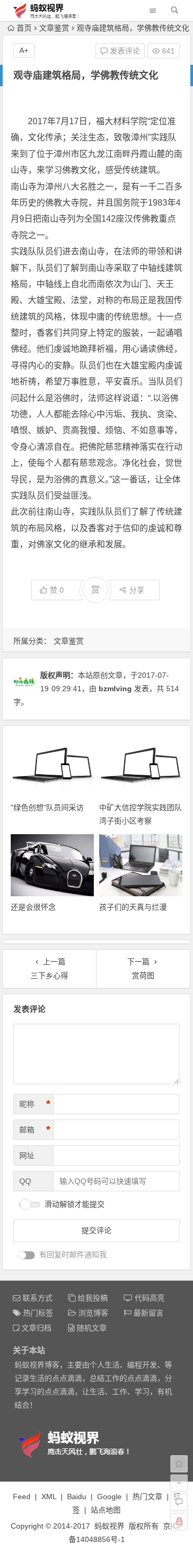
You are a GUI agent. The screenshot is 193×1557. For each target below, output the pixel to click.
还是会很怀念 (33, 907)
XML (48, 1496)
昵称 (34, 1104)
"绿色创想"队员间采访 (47, 807)
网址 (26, 1155)
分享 (136, 590)
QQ (25, 1181)
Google (109, 1496)
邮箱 (34, 1130)
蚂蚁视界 (109, 1526)
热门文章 (147, 1496)
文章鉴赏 (54, 28)
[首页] (179, 1463)
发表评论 (124, 51)
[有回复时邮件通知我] (27, 1255)
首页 (24, 28)
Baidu (76, 1496)
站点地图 (106, 1510)
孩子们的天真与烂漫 (133, 907)
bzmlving (115, 688)
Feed (22, 1496)
